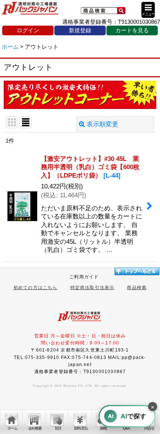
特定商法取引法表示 (92, 287)
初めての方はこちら (35, 287)
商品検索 (137, 287)
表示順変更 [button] (102, 124)
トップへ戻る (136, 271)
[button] (148, 10)
